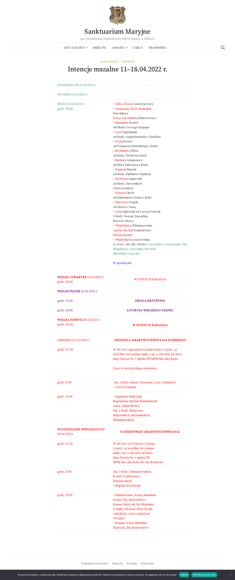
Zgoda (184, 574)
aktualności (109, 61)
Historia (117, 563)
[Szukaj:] (223, 48)
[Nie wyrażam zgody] (230, 575)
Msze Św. (99, 48)
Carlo (137, 48)
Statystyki (147, 563)
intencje (128, 61)
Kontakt (132, 563)
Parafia (119, 48)
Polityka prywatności (95, 563)
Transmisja (157, 48)
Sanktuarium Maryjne (117, 31)
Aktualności (74, 48)
